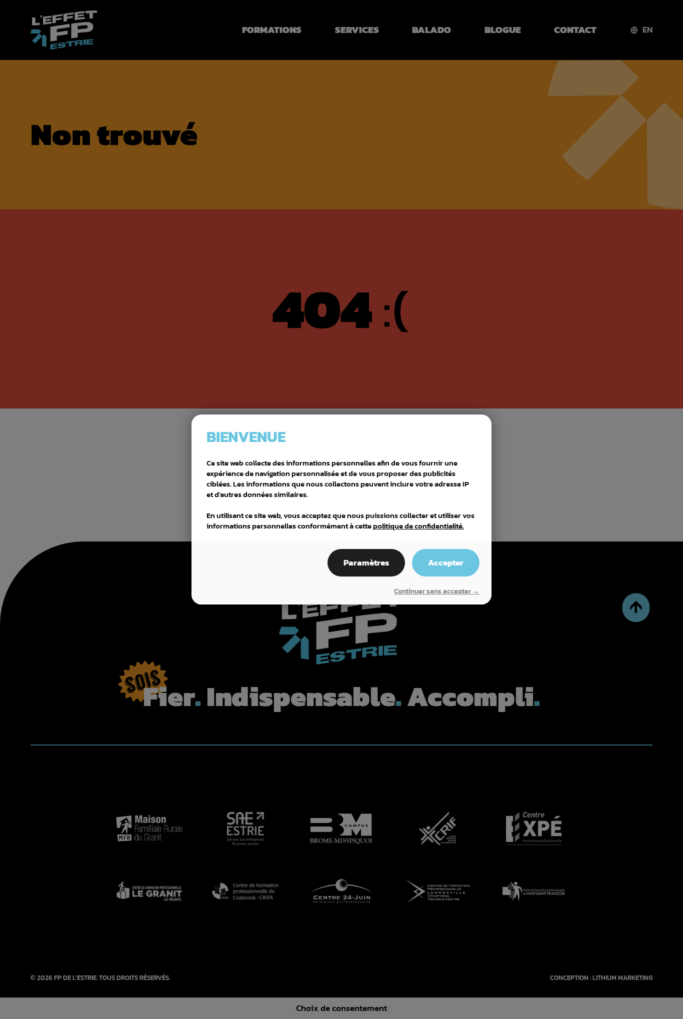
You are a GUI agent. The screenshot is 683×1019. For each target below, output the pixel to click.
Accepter (446, 562)
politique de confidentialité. (418, 526)
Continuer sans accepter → (437, 591)
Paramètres (366, 562)
